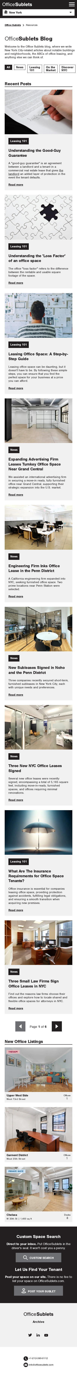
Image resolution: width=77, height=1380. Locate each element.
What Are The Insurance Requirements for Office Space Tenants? (36, 876)
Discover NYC (67, 68)
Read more (15, 185)
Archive (38, 1322)
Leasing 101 (34, 68)
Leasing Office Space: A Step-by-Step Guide (38, 356)
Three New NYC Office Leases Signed (35, 768)
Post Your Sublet (41, 1291)
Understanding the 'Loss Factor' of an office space (36, 258)
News (19, 67)
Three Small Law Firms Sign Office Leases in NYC (33, 983)
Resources (32, 25)
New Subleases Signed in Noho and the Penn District (36, 670)
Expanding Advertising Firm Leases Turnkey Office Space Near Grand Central (34, 464)
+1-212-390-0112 (38, 1358)
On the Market (51, 68)
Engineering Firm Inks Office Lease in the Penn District (34, 568)
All (8, 67)
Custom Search (42, 1258)
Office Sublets (13, 25)
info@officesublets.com (41, 1364)
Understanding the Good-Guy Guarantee (34, 153)
